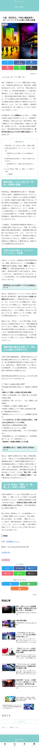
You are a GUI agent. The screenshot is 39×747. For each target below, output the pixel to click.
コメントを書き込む (19, 721)
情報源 (10, 174)
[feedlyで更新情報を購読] (28, 584)
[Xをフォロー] (10, 584)
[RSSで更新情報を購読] (19, 588)
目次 (16, 141)
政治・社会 (6, 560)
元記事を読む (6, 552)
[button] (31, 68)
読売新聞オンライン (13, 541)
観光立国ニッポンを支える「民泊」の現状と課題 (20, 145)
